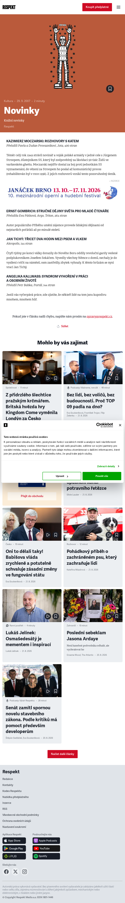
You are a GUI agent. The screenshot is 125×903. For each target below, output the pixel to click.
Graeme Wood (74, 655)
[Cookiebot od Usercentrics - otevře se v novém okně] (98, 425)
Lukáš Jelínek (12, 651)
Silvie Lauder (73, 494)
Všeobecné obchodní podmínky (20, 815)
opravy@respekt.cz (99, 316)
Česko (9, 544)
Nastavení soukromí (14, 827)
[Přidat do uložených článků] (55, 378)
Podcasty (75, 387)
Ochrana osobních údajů (16, 821)
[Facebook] (6, 874)
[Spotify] (46, 856)
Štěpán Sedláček (14, 738)
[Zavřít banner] (120, 425)
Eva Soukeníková (75, 413)
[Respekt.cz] (9, 7)
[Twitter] (15, 874)
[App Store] (14, 840)
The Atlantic (87, 655)
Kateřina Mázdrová (76, 569)
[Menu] (118, 7)
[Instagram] (24, 874)
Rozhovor (71, 544)
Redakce (7, 779)
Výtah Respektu (27, 700)
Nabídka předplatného (15, 797)
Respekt (9, 126)
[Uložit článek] (110, 89)
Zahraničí (71, 625)
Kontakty (7, 785)
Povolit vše (102, 476)
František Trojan (92, 413)
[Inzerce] (62, 193)
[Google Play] (14, 848)
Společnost (11, 387)
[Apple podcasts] (46, 840)
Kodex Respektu (11, 791)
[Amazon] (14, 856)
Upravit (60, 476)
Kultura (8, 101)
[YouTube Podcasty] (46, 848)
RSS (4, 809)
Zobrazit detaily (106, 466)
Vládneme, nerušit (89, 387)
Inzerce (6, 803)
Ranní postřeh (16, 625)
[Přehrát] (48, 378)
